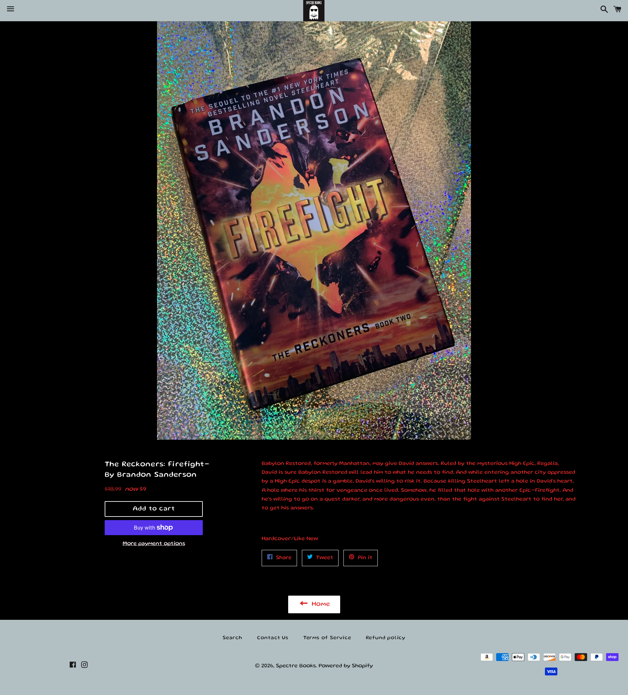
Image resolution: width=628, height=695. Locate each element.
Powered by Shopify (346, 666)
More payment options (154, 543)
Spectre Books (296, 666)
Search (232, 638)
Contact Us (272, 638)
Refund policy (385, 638)
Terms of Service (327, 638)
